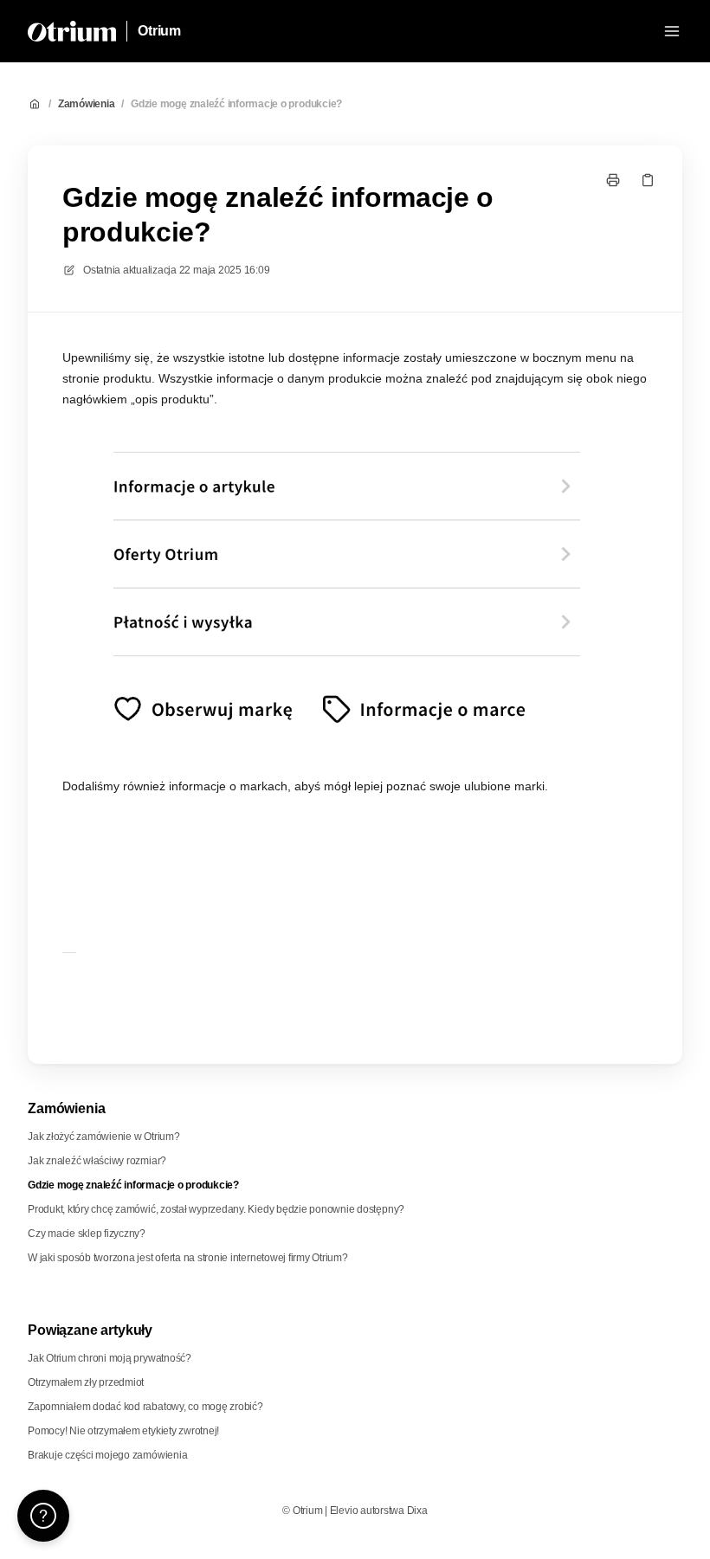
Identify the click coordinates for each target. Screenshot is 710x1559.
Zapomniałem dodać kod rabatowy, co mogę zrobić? (145, 1407)
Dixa (417, 1510)
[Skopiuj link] (648, 180)
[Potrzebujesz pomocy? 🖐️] (43, 1516)
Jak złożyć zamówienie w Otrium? (104, 1137)
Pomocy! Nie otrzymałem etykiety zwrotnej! (123, 1431)
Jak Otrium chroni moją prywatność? (109, 1358)
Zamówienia (86, 104)
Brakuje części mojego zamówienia (107, 1455)
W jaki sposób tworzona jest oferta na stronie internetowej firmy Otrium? (188, 1258)
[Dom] (72, 31)
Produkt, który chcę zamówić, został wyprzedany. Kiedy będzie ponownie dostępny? (216, 1209)
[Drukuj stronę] (613, 180)
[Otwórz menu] (672, 31)
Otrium (159, 30)
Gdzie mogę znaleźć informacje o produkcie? (236, 104)
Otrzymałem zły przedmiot (86, 1382)
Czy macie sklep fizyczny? (86, 1233)
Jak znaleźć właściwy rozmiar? (97, 1161)
